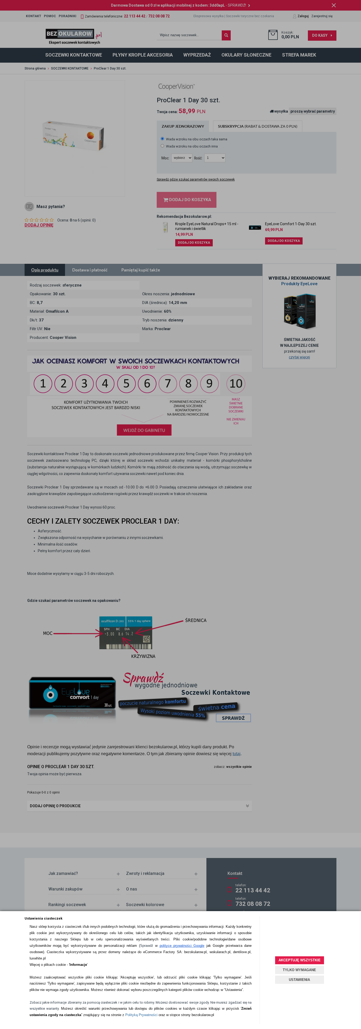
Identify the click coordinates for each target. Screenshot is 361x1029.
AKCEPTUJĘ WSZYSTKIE (300, 960)
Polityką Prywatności (141, 1015)
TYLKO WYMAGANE (299, 970)
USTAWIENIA (299, 980)
